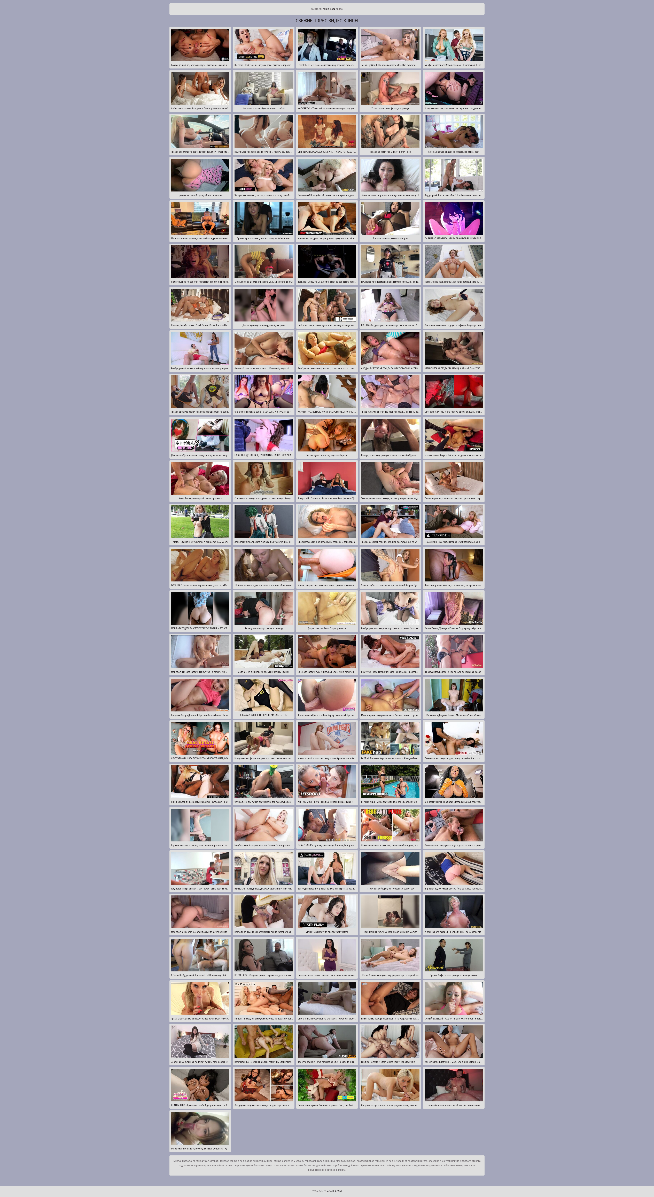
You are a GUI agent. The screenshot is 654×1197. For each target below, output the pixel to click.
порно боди (329, 9)
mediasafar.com (331, 1191)
